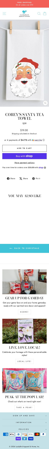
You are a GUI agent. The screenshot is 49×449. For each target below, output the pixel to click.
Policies (24, 429)
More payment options (24, 162)
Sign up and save (24, 415)
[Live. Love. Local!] (24, 331)
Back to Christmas (26, 248)
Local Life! (24, 361)
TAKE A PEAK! (24, 407)
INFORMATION (24, 422)
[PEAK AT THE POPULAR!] (24, 380)
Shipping (15, 133)
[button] (24, 140)
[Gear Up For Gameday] (24, 281)
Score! (24, 312)
